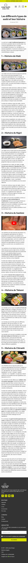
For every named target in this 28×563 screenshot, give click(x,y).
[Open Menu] (15, 7)
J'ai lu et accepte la (14, 536)
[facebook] (2, 496)
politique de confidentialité (18, 536)
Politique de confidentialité (7, 554)
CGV (2, 552)
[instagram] (6, 496)
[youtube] (9, 496)
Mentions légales (5, 550)
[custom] (12, 496)
